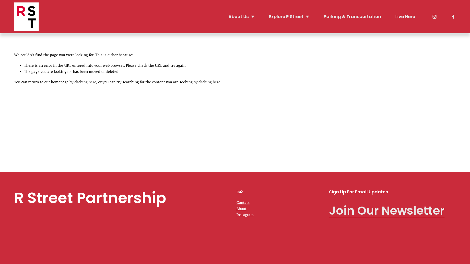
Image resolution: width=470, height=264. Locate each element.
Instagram (245, 214)
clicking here (85, 82)
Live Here (405, 16)
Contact (243, 202)
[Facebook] (453, 16)
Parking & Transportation (352, 16)
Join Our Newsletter (387, 210)
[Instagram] (434, 16)
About (241, 208)
